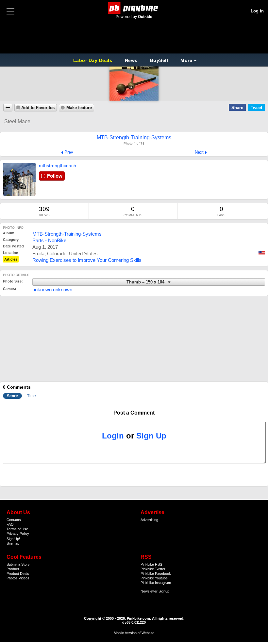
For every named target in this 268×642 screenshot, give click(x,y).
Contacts (14, 520)
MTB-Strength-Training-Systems (67, 234)
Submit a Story (18, 564)
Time (31, 396)
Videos (24, 578)
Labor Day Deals (93, 60)
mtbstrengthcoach (57, 165)
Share (237, 107)
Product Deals (18, 573)
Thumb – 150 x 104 (146, 282)
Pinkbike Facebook (156, 573)
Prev (68, 152)
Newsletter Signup (155, 591)
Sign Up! (13, 539)
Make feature (79, 108)
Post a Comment (134, 413)
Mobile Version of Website (134, 633)
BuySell (159, 60)
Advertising (149, 520)
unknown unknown (52, 289)
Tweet (256, 107)
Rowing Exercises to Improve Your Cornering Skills (87, 260)
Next (199, 152)
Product (13, 569)
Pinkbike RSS (151, 564)
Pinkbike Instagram (156, 583)
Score (12, 396)
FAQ (10, 524)
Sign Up (151, 435)
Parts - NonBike (49, 240)
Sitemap (13, 543)
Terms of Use (17, 529)
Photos (12, 578)
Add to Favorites (38, 108)
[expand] (7, 107)
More (186, 60)
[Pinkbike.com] (134, 8)
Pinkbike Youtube (154, 578)
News (131, 60)
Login (113, 435)
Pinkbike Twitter (153, 569)
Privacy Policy (18, 533)
